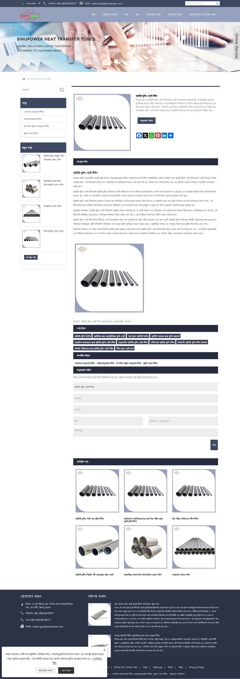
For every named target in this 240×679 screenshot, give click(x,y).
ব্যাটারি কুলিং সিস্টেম (83, 336)
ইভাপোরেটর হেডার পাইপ (53, 231)
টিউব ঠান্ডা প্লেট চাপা (125, 348)
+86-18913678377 (44, 613)
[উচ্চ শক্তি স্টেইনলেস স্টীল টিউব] (194, 491)
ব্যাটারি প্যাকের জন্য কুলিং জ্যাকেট (166, 336)
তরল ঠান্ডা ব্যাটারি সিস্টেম (138, 336)
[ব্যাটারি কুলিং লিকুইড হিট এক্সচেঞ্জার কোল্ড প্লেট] (97, 547)
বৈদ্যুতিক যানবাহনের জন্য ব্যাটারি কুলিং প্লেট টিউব (95, 342)
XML (180, 667)
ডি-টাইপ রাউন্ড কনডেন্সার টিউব (36, 126)
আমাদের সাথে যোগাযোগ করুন (203, 14)
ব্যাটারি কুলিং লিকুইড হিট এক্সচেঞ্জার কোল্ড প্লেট (94, 574)
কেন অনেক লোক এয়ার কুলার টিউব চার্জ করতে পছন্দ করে (136, 604)
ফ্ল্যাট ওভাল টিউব (31, 133)
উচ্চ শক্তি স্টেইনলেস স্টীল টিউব (185, 518)
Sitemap (157, 667)
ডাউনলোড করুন (153, 14)
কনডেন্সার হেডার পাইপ (52, 206)
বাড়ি (93, 14)
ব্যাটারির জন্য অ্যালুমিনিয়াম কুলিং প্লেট (109, 336)
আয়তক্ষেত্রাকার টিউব (32, 119)
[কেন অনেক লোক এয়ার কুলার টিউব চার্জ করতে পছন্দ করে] (99, 614)
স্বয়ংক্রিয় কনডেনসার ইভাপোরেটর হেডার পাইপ (143, 574)
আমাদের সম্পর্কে (110, 14)
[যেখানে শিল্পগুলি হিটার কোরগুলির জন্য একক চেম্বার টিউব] (99, 645)
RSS (170, 667)
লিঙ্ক (145, 667)
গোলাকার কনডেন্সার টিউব (43, 79)
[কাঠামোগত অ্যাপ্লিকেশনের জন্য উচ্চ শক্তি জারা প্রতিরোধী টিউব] (145, 491)
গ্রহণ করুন (66, 670)
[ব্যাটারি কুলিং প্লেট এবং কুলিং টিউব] (97, 491)
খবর (137, 14)
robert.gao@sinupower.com (107, 3)
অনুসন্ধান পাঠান (175, 14)
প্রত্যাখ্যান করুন (45, 670)
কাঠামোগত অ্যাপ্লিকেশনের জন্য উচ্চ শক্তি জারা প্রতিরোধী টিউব (143, 520)
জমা (214, 445)
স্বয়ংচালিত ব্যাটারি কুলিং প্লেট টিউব (133, 342)
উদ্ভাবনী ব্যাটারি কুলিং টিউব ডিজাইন (192, 342)
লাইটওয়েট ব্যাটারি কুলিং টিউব (163, 342)
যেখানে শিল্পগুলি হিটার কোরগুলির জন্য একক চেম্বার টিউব (137, 635)
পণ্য (126, 14)
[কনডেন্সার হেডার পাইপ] (194, 547)
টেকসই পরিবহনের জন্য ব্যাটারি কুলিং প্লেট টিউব (94, 348)
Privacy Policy (196, 667)
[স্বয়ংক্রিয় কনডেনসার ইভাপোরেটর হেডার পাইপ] (145, 547)
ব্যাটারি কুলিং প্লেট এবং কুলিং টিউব (90, 518)
